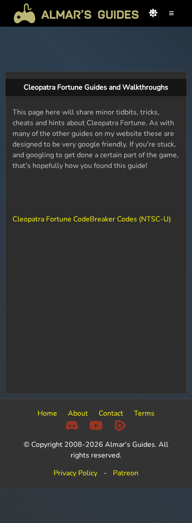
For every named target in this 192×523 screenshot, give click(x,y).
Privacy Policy (75, 473)
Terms (144, 413)
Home (47, 413)
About (78, 413)
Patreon (125, 473)
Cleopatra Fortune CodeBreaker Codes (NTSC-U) (92, 219)
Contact (111, 413)
